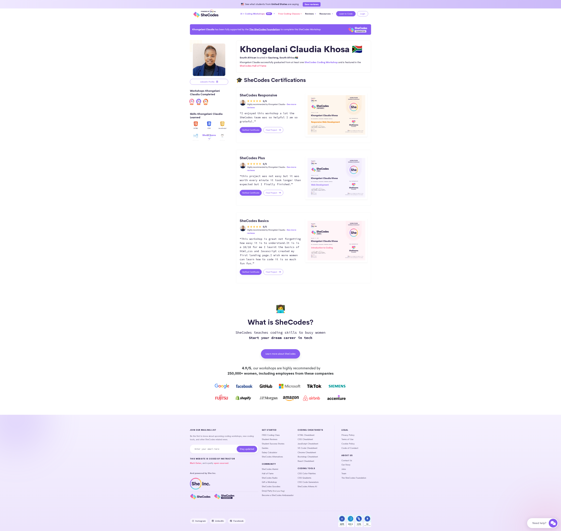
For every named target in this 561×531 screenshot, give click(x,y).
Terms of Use (347, 439)
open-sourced (221, 463)
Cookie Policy (348, 443)
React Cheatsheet (306, 461)
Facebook (238, 521)
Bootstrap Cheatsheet (308, 456)
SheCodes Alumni (270, 469)
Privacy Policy (347, 435)
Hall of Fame (267, 473)
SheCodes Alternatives (272, 456)
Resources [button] (325, 13)
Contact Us (346, 460)
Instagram (200, 521)
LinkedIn (219, 521)
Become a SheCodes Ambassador (278, 495)
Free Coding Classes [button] (289, 13)
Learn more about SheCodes (280, 353)
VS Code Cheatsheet (307, 448)
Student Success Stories (273, 443)
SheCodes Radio (270, 478)
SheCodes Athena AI (307, 486)
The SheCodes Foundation (264, 29)
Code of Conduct (349, 448)
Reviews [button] (309, 13)
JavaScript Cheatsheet (308, 443)
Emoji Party (267, 491)
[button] (258, 13)
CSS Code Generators (308, 482)
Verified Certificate (250, 130)
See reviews (312, 4)
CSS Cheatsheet (305, 439)
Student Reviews (269, 439)
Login (362, 13)
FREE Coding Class (271, 435)
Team (343, 473)
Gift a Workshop (269, 482)
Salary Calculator (269, 452)
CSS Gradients (304, 478)
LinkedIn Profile (207, 81)
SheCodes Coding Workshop (321, 62)
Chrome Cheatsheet (307, 452)
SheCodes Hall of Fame (253, 65)
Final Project (272, 130)
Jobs (343, 469)
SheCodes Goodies (271, 486)
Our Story (345, 464)
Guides (265, 448)
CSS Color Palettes (307, 473)
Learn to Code (346, 13)
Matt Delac (195, 463)
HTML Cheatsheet (306, 435)
